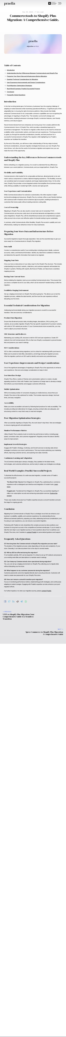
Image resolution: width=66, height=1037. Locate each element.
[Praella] (9, 3)
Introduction (11, 70)
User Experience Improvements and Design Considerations (26, 83)
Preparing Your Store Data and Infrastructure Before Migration (27, 76)
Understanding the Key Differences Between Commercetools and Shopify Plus (32, 73)
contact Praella (31, 532)
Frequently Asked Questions (16, 95)
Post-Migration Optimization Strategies (19, 86)
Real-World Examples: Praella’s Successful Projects (23, 89)
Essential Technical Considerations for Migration (22, 79)
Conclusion (10, 92)
